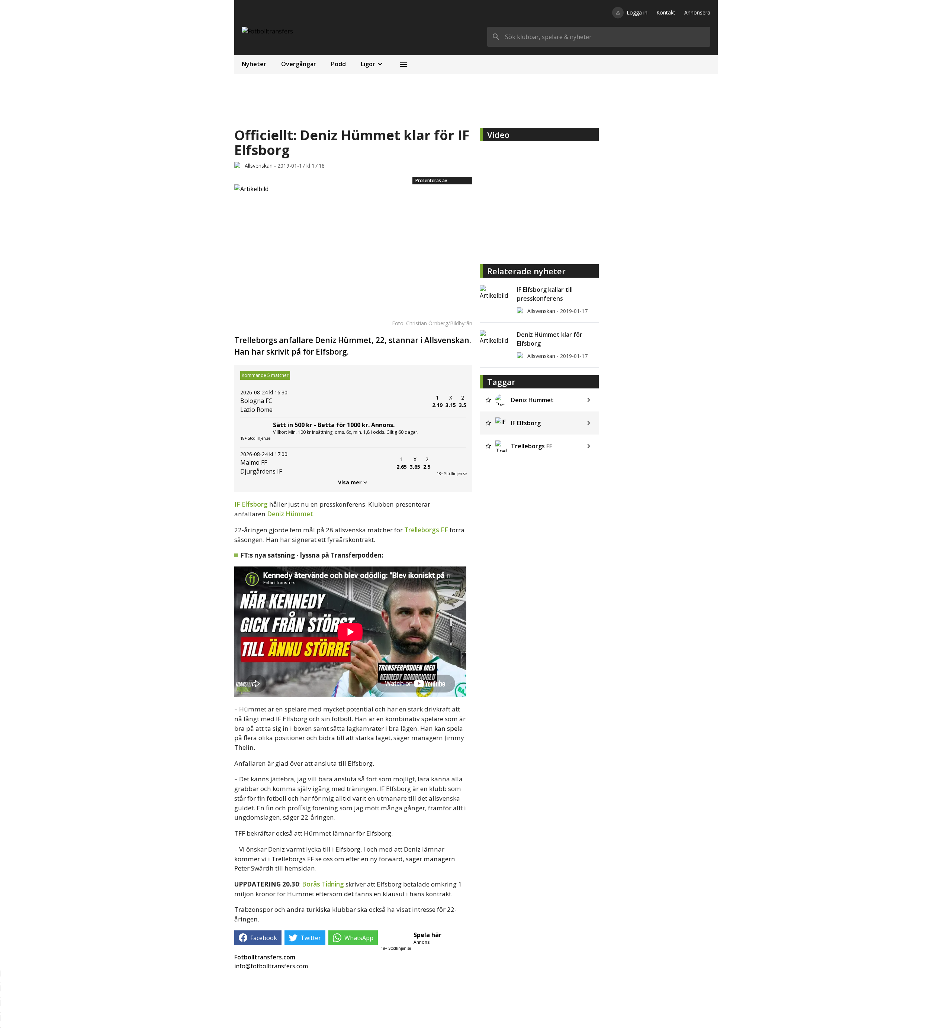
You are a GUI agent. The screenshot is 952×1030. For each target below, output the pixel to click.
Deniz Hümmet (290, 514)
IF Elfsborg (251, 504)
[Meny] (403, 64)
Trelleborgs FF (426, 530)
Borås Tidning (323, 884)
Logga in (637, 12)
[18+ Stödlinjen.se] (451, 463)
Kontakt (665, 12)
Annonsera (697, 12)
